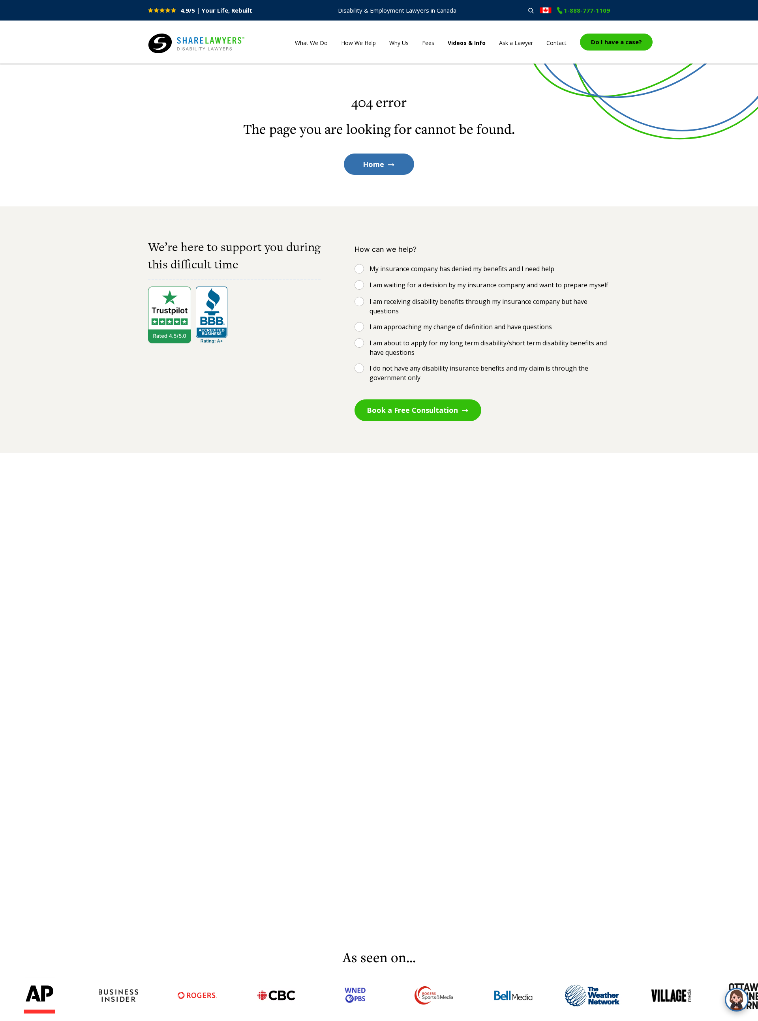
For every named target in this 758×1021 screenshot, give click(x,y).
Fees (428, 43)
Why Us (399, 43)
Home (373, 164)
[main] (379, 505)
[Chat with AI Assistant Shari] (737, 1000)
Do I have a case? (616, 42)
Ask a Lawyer (516, 43)
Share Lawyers (172, 53)
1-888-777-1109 (587, 10)
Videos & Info (467, 43)
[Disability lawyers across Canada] (546, 10)
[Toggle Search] (530, 10)
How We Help (358, 43)
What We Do (311, 43)
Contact (556, 43)
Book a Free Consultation (412, 410)
